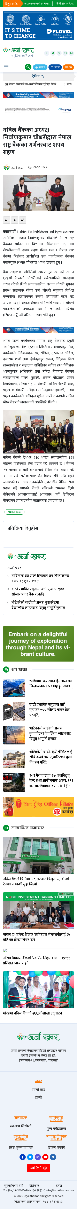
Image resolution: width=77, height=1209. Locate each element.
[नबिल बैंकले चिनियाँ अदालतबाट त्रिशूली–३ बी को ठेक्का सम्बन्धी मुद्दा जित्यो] (38, 855)
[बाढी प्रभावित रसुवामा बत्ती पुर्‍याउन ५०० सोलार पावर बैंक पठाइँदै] (14, 711)
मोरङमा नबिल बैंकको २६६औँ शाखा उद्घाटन (33, 1013)
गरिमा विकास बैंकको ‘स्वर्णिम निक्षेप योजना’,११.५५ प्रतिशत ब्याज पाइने (36, 961)
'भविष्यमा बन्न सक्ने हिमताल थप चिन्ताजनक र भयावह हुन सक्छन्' (40, 579)
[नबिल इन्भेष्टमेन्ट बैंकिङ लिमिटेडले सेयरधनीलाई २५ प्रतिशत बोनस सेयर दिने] (38, 910)
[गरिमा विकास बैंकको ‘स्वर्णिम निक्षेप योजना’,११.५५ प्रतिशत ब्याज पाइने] (38, 950)
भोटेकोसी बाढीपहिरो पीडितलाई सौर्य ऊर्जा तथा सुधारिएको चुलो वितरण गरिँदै (50, 757)
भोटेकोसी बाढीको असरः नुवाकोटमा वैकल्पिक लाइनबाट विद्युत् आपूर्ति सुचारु (38, 605)
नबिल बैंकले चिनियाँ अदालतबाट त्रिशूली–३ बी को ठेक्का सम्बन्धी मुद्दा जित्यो (36, 882)
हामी (38, 1097)
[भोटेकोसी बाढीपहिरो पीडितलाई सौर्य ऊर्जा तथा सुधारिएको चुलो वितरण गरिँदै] (14, 758)
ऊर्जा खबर (17, 168)
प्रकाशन (42, 67)
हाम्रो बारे (38, 1090)
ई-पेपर (57, 67)
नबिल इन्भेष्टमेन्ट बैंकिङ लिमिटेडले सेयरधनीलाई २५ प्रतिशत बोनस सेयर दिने (36, 937)
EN (70, 67)
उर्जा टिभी (36, 1168)
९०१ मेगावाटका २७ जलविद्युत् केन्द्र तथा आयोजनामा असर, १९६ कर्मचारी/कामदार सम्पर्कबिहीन (51, 781)
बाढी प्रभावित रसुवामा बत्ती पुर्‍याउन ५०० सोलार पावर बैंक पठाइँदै (37, 592)
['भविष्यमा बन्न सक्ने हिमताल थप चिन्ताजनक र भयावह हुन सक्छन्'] (14, 688)
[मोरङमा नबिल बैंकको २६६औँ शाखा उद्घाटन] (38, 989)
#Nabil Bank (14, 512)
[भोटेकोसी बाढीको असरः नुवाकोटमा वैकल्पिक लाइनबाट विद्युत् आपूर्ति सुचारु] (14, 735)
